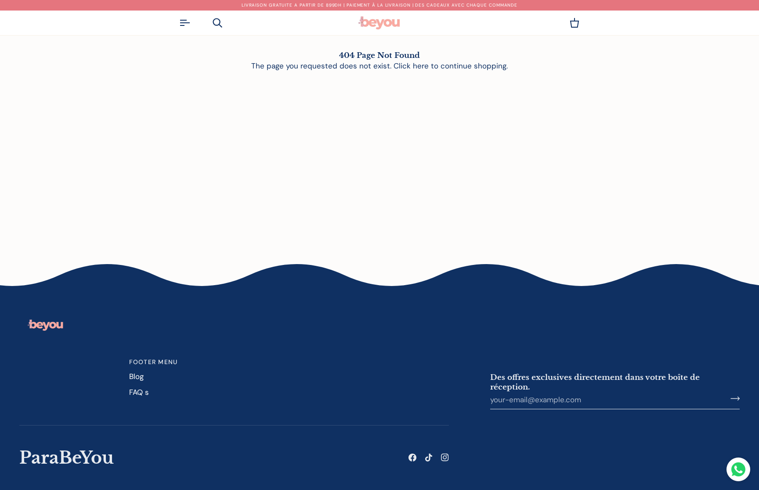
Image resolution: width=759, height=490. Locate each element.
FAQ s (139, 392)
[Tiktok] (428, 457)
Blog (136, 376)
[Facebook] (412, 457)
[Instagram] (445, 457)
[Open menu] (192, 23)
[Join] (732, 399)
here (421, 66)
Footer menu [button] (153, 362)
